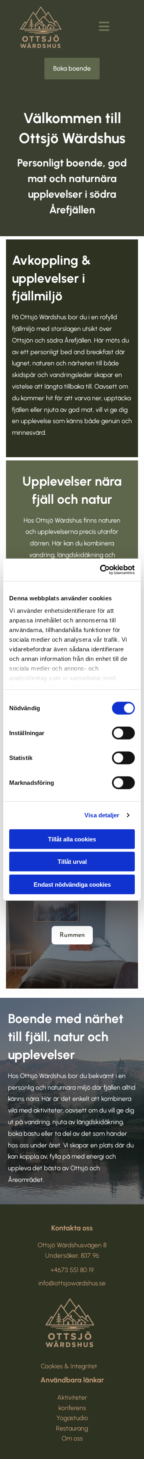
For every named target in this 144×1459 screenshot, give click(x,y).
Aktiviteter (72, 1397)
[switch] (123, 732)
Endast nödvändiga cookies (72, 884)
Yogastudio (72, 1418)
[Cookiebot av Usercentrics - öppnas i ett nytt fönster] (101, 570)
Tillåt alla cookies (72, 838)
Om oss (72, 1438)
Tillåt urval (72, 861)
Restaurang (72, 1428)
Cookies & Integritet (69, 1366)
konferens (72, 1408)
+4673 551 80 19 (72, 1270)
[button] (72, 69)
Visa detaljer (101, 815)
